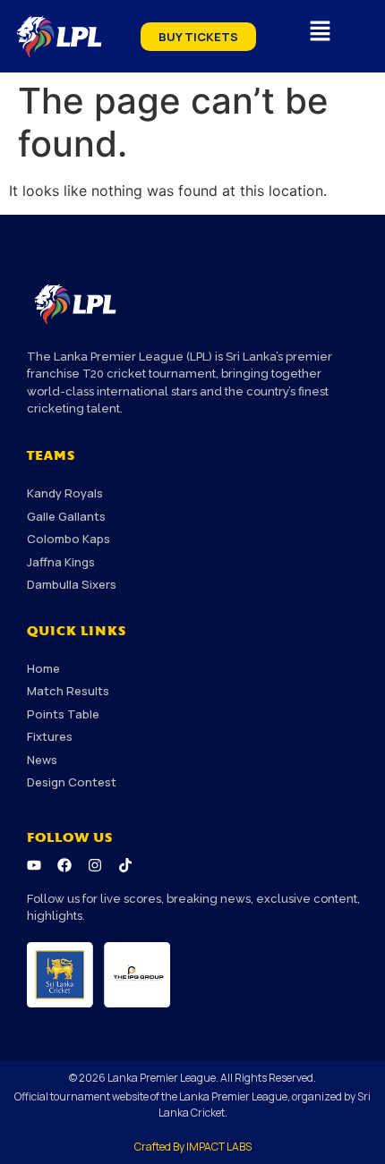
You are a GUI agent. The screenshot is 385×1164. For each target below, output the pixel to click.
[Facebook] (64, 865)
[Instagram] (95, 865)
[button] (320, 32)
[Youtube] (34, 865)
